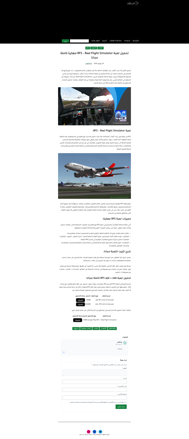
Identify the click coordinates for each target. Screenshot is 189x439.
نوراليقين (88, 64)
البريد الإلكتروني (122, 386)
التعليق (124, 368)
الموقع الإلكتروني (122, 394)
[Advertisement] (94, 22)
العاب (96, 328)
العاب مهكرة (86, 328)
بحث (65, 41)
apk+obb (112, 328)
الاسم (125, 378)
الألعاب (103, 328)
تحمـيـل (80, 300)
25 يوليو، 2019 (119, 344)
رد (63, 352)
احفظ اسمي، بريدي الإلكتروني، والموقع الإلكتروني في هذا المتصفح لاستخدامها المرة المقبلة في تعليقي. (97, 402)
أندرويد (94, 48)
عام (88, 48)
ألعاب (100, 48)
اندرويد (76, 328)
